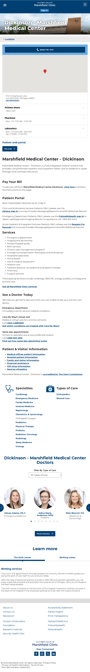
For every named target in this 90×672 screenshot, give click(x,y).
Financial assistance (18, 363)
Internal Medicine (25, 406)
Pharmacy (10, 118)
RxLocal (8, 149)
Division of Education (14, 621)
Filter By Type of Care (45, 470)
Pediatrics (21, 422)
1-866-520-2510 (14, 338)
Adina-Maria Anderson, (45, 514)
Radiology (21, 438)
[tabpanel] (45, 581)
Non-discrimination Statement (16, 667)
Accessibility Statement (60, 607)
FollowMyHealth (56, 625)
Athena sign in (10, 211)
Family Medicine (24, 402)
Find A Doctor (43, 534)
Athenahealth (55, 629)
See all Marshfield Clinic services (19, 286)
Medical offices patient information (26, 354)
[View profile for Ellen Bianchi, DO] (75, 498)
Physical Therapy (25, 426)
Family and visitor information (23, 360)
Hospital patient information (22, 357)
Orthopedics (63, 394)
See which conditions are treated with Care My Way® (31, 326)
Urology (20, 446)
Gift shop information (18, 366)
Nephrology (22, 410)
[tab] (31, 521)
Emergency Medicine (27, 398)
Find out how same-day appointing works (24, 341)
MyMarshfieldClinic (58, 621)
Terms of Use (37, 665)
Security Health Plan (13, 633)
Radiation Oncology (26, 434)
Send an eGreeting (17, 369)
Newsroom (8, 616)
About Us (8, 607)
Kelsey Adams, (15, 513)
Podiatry (20, 430)
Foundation (9, 625)
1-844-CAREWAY (15, 323)
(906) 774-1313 (46, 50)
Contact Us (9, 611)
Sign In (44, 10)
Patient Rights (55, 611)
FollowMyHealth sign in (71, 216)
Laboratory (11, 128)
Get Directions (12, 100)
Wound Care (63, 398)
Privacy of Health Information (16, 665)
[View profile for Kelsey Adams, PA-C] (15, 498)
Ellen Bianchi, (75, 513)
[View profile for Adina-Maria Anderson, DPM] (45, 498)
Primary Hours (12, 107)
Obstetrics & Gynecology (29, 414)
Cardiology (21, 394)
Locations (10, 39)
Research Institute (12, 629)
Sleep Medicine (24, 442)
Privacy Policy (49, 663)
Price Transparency (58, 616)
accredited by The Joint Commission (62, 374)
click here (69, 187)
